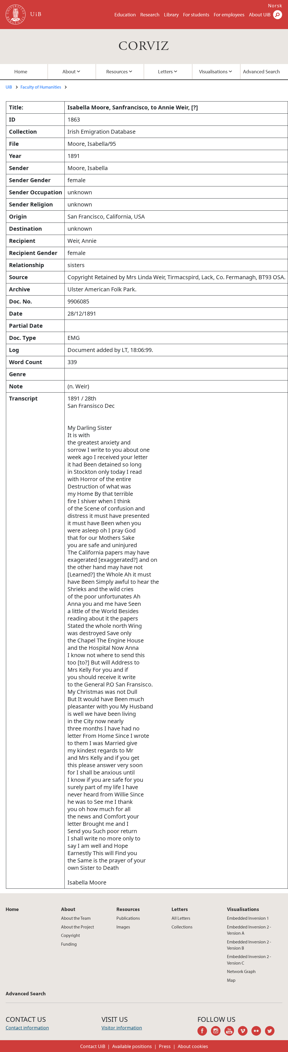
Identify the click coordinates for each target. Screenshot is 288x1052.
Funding (69, 944)
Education (125, 14)
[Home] (16, 15)
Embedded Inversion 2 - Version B (249, 945)
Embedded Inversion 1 (248, 918)
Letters (165, 71)
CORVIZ (143, 46)
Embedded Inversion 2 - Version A (249, 930)
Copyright (70, 935)
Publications (128, 918)
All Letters (181, 918)
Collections (182, 927)
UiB (9, 87)
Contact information (27, 1028)
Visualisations (213, 71)
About (69, 71)
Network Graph (241, 971)
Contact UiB (92, 1046)
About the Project (77, 927)
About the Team (76, 918)
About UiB (260, 14)
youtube (231, 1031)
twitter (271, 1031)
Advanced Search (261, 71)
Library (171, 14)
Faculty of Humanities (41, 87)
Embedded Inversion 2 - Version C (249, 959)
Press (165, 1046)
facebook (204, 1031)
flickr (258, 1031)
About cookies (193, 1046)
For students (196, 14)
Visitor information (122, 1028)
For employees (229, 14)
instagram (217, 1031)
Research (149, 14)
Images (123, 927)
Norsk (275, 6)
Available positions (132, 1046)
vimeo (244, 1031)
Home (20, 71)
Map (231, 980)
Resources (117, 71)
